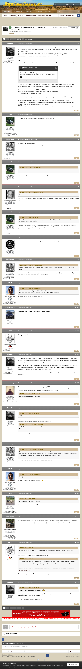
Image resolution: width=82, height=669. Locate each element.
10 (77, 27)
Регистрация (76, 4)
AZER (10, 331)
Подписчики (72, 27)
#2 (78, 114)
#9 (78, 283)
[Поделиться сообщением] (75, 307)
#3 (78, 139)
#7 (78, 237)
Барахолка (28, 31)
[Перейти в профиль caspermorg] (10, 390)
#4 (78, 161)
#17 (78, 493)
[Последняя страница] (23, 39)
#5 (78, 186)
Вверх (76, 110)
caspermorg (10, 383)
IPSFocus (10, 654)
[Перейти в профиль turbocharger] (10, 146)
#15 (78, 444)
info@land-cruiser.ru (75, 654)
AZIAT (10, 283)
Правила (62, 15)
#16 (78, 469)
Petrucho (14, 31)
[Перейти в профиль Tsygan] (10, 500)
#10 (78, 307)
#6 (78, 212)
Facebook (78, 15)
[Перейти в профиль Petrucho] (5, 29)
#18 (78, 516)
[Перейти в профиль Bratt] (10, 121)
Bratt (10, 114)
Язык (3, 656)
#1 (78, 43)
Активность (18, 11)
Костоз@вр (10, 516)
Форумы (7, 11)
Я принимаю (73, 664)
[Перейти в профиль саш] (10, 194)
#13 (78, 382)
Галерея (39, 11)
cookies (29, 665)
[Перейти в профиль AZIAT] (10, 290)
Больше (48, 11)
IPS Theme (4, 654)
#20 (78, 582)
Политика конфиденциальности (19, 656)
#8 (78, 259)
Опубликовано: (25, 43)
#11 (78, 330)
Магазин (29, 11)
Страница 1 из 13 (29, 39)
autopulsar (10, 237)
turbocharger (10, 139)
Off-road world (10, 307)
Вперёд (19, 39)
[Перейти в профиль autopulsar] (10, 244)
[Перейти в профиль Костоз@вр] (10, 523)
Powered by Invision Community (73, 656)
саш (10, 187)
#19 (78, 542)
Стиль (8, 656)
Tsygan (10, 493)
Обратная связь (31, 656)
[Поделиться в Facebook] (3, 639)
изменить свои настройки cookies (54, 665)
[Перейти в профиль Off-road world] (10, 314)
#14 (78, 408)
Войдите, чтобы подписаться (60, 27)
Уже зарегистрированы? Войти (62, 4)
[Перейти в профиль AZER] (10, 338)
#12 (78, 354)
